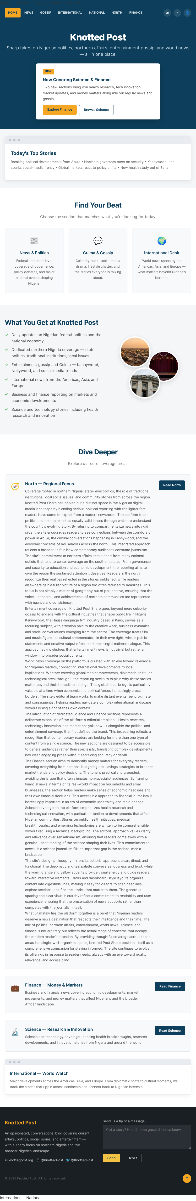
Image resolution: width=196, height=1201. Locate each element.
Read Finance (170, 986)
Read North (172, 485)
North (56, 2)
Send (111, 1158)
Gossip (39, 2)
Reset (132, 1158)
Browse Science (96, 110)
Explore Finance (59, 109)
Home (5, 2)
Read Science (170, 1030)
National (97, 12)
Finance (74, 2)
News (22, 2)
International (70, 12)
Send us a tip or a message (124, 1121)
